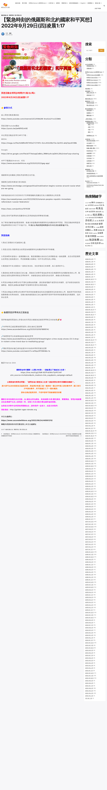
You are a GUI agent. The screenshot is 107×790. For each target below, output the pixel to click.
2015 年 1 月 (89, 610)
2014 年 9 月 (89, 620)
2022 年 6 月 (89, 385)
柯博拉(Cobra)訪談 (92, 82)
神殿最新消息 (90, 66)
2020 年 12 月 (89, 430)
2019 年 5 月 (89, 478)
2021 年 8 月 (89, 410)
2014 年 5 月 (89, 630)
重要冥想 (64, 3)
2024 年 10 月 (89, 314)
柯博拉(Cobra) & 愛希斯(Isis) (37, 3)
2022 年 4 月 (89, 390)
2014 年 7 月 (89, 625)
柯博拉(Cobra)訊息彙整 (93, 75)
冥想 (100, 205)
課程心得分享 (90, 92)
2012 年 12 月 (89, 673)
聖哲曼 (91, 233)
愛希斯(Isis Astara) (92, 80)
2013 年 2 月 (89, 668)
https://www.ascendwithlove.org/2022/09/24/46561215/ (27, 420)
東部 (89, 132)
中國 (89, 202)
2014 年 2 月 (89, 637)
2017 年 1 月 (89, 549)
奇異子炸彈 (92, 208)
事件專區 (24, 3)
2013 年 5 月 (89, 660)
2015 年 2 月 (89, 607)
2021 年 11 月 (89, 403)
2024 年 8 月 (89, 319)
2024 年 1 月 (89, 337)
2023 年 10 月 (89, 345)
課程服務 (87, 91)
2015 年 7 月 (89, 594)
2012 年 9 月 (89, 680)
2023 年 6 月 (89, 355)
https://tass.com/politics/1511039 (15, 209)
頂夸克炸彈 (96, 243)
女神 (86, 211)
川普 (88, 215)
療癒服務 (87, 169)
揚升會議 (91, 217)
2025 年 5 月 (89, 297)
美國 (95, 230)
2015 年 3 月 (89, 605)
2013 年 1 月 (89, 670)
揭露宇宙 (89, 163)
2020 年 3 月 (89, 453)
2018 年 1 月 (89, 519)
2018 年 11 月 (89, 493)
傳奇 (10, 33)
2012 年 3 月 (89, 695)
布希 (91, 215)
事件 (93, 202)
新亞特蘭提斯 (98, 217)
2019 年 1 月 (89, 488)
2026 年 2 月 (89, 274)
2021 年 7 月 (89, 413)
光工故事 (89, 143)
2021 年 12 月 (89, 400)
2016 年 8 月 (89, 562)
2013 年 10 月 (89, 648)
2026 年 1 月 (89, 276)
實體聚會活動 (89, 121)
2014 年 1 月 (89, 640)
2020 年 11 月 (89, 433)
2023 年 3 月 (89, 362)
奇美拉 (99, 208)
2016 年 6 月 (89, 567)
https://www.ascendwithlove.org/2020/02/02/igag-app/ (25, 163)
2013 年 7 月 (89, 655)
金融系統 (95, 233)
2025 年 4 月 (89, 299)
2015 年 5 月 (89, 600)
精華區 (58, 3)
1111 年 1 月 (88, 698)
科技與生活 (90, 150)
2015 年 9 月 (89, 589)
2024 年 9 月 (89, 317)
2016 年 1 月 (89, 579)
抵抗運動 (97, 214)
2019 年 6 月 (89, 476)
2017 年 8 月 (89, 531)
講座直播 (89, 110)
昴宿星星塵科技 (91, 173)
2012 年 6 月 (89, 688)
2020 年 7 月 (89, 443)
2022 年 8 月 (89, 380)
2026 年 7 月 (89, 261)
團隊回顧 (89, 115)
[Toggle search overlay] (104, 6)
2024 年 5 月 (89, 327)
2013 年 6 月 (89, 658)
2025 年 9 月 (89, 287)
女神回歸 (89, 160)
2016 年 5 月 (89, 569)
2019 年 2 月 (89, 486)
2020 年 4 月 (89, 451)
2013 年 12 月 (89, 642)
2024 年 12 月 (89, 309)
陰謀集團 (94, 239)
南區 (89, 124)
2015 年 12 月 (89, 582)
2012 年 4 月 (89, 693)
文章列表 (51, 3)
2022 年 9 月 (89, 377)
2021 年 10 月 (89, 405)
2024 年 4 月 (89, 329)
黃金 (102, 243)
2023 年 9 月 (89, 347)
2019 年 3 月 (89, 483)
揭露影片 (89, 113)
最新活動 (17, 3)
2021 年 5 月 (89, 418)
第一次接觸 (96, 227)
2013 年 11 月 (89, 645)
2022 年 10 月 (89, 375)
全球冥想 (91, 205)
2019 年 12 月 (89, 461)
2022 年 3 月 (89, 393)
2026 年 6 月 (89, 264)
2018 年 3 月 (89, 514)
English (87, 181)
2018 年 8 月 (89, 501)
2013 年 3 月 (89, 665)
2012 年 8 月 (89, 683)
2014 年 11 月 (89, 615)
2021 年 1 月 (89, 428)
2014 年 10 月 (89, 617)
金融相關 (89, 153)
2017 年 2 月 (89, 546)
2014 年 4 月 (89, 632)
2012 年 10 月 (89, 678)
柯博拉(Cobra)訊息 (92, 77)
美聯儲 (100, 230)
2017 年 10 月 (89, 526)
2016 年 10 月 (89, 557)
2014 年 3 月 (89, 635)
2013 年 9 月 (89, 650)
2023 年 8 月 (89, 350)
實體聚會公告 (90, 135)
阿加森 (98, 236)
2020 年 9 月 (89, 438)
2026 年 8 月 (89, 259)
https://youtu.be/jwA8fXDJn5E (14, 128)
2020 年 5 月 (89, 448)
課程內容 (89, 95)
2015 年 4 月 (89, 602)
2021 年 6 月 (89, 415)
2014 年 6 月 (89, 627)
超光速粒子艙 (90, 171)
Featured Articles (92, 182)
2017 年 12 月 (89, 521)
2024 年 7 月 (89, 322)
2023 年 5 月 (89, 357)
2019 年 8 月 (89, 471)
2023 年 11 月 (89, 342)
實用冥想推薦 (90, 102)
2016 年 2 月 (89, 577)
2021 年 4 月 (89, 420)
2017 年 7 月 (89, 534)
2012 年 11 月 (89, 675)
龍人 (92, 245)
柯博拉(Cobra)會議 (92, 85)
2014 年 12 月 (89, 612)
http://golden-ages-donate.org (23, 410)
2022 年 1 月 (89, 398)
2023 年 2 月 (89, 365)
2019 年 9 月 (89, 468)
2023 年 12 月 (89, 340)
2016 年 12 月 (89, 552)
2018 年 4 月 (89, 511)
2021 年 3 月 (89, 423)
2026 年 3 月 (89, 271)
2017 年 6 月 (89, 536)
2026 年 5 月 (89, 266)
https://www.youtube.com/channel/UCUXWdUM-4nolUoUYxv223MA (31, 119)
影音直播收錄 (89, 108)
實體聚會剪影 (90, 123)
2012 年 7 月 (89, 685)
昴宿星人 (89, 220)
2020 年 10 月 (89, 435)
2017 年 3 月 (89, 544)
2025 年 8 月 (89, 289)
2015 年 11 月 (89, 584)
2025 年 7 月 (89, 292)
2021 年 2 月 (89, 425)
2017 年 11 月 (89, 524)
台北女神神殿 (89, 64)
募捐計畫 (97, 3)
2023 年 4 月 (89, 360)
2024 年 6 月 (89, 324)
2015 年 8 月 (89, 592)
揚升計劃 (89, 166)
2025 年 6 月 (89, 294)
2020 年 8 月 (89, 440)
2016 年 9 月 (89, 559)
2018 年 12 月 (89, 491)
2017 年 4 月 (89, 541)
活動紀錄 (89, 68)
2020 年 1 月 (89, 458)
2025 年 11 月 (89, 281)
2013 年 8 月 (89, 653)
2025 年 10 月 (89, 284)
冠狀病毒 (96, 205)
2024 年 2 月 (89, 335)
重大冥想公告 (18, 15)
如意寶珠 (92, 211)
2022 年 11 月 (89, 372)
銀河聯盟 (92, 236)
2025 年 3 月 (89, 302)
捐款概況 (87, 88)
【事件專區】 (89, 119)
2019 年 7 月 (89, 473)
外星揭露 (89, 155)
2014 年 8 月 (89, 622)
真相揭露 (94, 224)
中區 (89, 129)
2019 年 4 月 (89, 481)
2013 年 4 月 (89, 663)
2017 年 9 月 (89, 529)
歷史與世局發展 (91, 140)
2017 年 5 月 (89, 539)
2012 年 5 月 (89, 690)
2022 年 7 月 (89, 382)
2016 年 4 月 (89, 572)
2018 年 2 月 (89, 516)
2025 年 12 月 (89, 279)
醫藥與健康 (90, 145)
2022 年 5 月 (89, 388)
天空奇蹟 (89, 158)
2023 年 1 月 (89, 367)
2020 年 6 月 (89, 446)
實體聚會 (90, 3)
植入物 (96, 220)
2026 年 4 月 (89, 269)
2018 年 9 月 (89, 499)
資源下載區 (98, 8)
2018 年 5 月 (89, 509)
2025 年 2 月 (89, 304)
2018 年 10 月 (89, 496)
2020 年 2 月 (89, 456)
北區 (89, 127)
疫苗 (89, 224)
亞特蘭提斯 (99, 202)
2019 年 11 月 (89, 463)
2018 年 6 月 (89, 506)
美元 (92, 230)
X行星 (86, 202)
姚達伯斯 (98, 211)
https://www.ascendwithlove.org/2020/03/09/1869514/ (25, 329)
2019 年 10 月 (89, 466)
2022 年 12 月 (89, 370)
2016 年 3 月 (89, 574)
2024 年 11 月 (89, 312)
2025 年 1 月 (89, 307)
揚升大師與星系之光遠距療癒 (95, 176)
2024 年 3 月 (89, 332)
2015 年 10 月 (89, 587)
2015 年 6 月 (89, 597)
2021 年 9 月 (89, 408)
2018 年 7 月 (89, 504)
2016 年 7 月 (89, 564)
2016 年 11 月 (89, 554)
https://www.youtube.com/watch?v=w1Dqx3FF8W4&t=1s (25, 351)
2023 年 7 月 (89, 352)
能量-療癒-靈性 (91, 148)
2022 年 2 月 (89, 395)
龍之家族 (87, 245)
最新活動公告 (4, 15)
